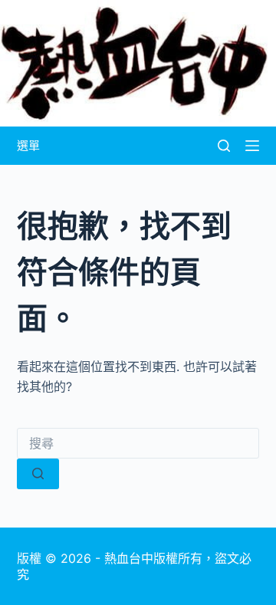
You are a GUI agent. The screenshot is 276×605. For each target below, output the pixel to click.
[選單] (252, 146)
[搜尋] (224, 146)
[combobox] (138, 443)
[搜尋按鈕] (38, 474)
